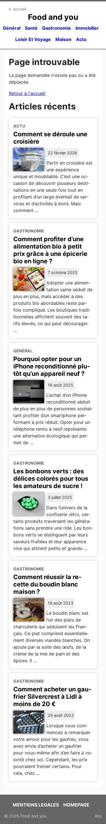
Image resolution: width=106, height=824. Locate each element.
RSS (98, 816)
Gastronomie (56, 28)
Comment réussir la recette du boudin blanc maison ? (47, 584)
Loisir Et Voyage (33, 39)
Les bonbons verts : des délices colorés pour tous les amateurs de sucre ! (50, 478)
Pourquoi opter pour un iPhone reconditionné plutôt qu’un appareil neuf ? (51, 366)
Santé (31, 28)
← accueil (17, 9)
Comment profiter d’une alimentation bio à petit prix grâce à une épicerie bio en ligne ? (50, 250)
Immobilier (87, 28)
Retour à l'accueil (27, 93)
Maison (63, 39)
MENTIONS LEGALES (36, 805)
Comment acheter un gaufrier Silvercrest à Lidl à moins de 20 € (52, 696)
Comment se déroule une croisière (50, 137)
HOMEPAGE (76, 805)
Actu (81, 39)
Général (11, 28)
